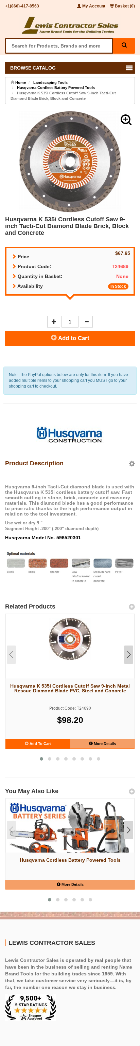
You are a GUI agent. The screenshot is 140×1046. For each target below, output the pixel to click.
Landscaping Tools (50, 82)
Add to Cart (73, 338)
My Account (93, 6)
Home (20, 82)
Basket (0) (124, 6)
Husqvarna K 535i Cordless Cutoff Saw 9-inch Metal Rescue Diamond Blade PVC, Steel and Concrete (70, 688)
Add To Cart (40, 744)
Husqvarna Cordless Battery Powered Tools (56, 88)
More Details (104, 744)
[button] (126, 119)
